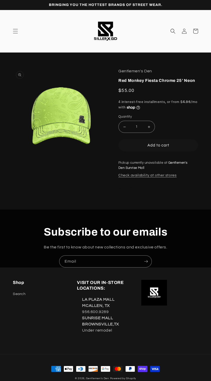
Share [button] (129, 187)
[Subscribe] (146, 261)
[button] (15, 31)
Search (19, 294)
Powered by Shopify (123, 378)
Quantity (125, 116)
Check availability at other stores (147, 175)
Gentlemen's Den (97, 378)
